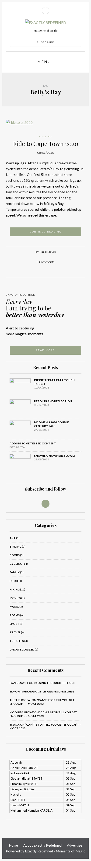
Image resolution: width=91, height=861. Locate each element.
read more (45, 350)
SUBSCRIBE (45, 42)
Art (13, 538)
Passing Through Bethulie (54, 683)
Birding (15, 546)
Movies (15, 598)
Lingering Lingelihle (58, 691)
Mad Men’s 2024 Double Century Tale (51, 424)
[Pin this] (56, 272)
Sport (14, 623)
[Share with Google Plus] (49, 272)
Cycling (45, 136)
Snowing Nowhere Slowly (54, 455)
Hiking (15, 589)
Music (14, 606)
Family (15, 572)
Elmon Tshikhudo (23, 691)
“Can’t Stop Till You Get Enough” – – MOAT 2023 (42, 701)
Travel (15, 632)
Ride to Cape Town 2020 (45, 144)
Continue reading (46, 231)
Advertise (74, 845)
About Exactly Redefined (42, 845)
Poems (15, 615)
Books (15, 555)
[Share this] (35, 272)
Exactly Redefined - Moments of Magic (55, 851)
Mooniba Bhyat (22, 712)
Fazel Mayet (19, 683)
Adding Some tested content (33, 443)
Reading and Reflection (53, 401)
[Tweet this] (42, 272)
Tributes (17, 641)
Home (13, 845)
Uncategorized (22, 649)
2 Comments (45, 262)
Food (14, 581)
